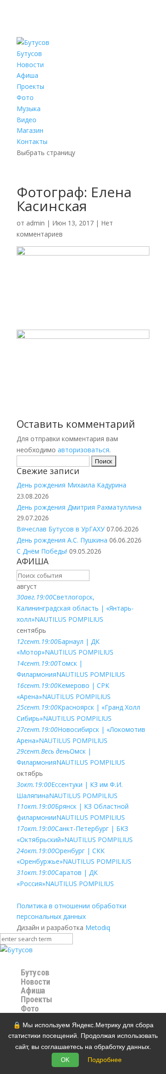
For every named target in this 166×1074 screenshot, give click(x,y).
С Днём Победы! (42, 551)
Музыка (29, 108)
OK (65, 1059)
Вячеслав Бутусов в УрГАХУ (61, 529)
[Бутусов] (16, 949)
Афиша (27, 75)
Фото (25, 97)
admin (35, 223)
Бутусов (29, 53)
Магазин (30, 130)
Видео (26, 119)
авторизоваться (83, 449)
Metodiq (97, 927)
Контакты (32, 141)
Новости (30, 64)
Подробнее (105, 1059)
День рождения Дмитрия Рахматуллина (79, 507)
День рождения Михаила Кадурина (71, 485)
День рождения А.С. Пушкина (62, 540)
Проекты (30, 86)
